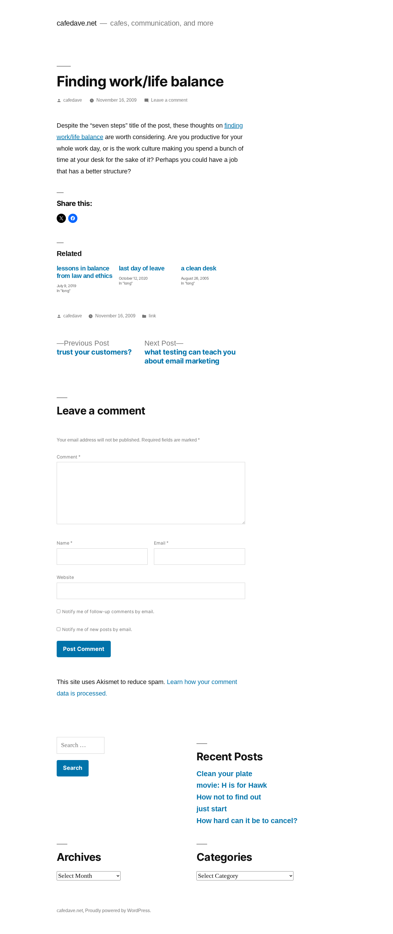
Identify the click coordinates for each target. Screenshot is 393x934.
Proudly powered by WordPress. (118, 910)
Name (64, 543)
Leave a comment (169, 100)
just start (212, 809)
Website (65, 577)
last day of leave (142, 268)
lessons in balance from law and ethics (84, 272)
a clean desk (198, 268)
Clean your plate (224, 774)
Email (161, 543)
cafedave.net (77, 23)
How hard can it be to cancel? (247, 821)
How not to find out (229, 797)
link (152, 315)
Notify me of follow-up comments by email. (108, 611)
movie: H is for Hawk (232, 785)
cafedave (72, 100)
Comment (68, 457)
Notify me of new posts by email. (97, 629)
